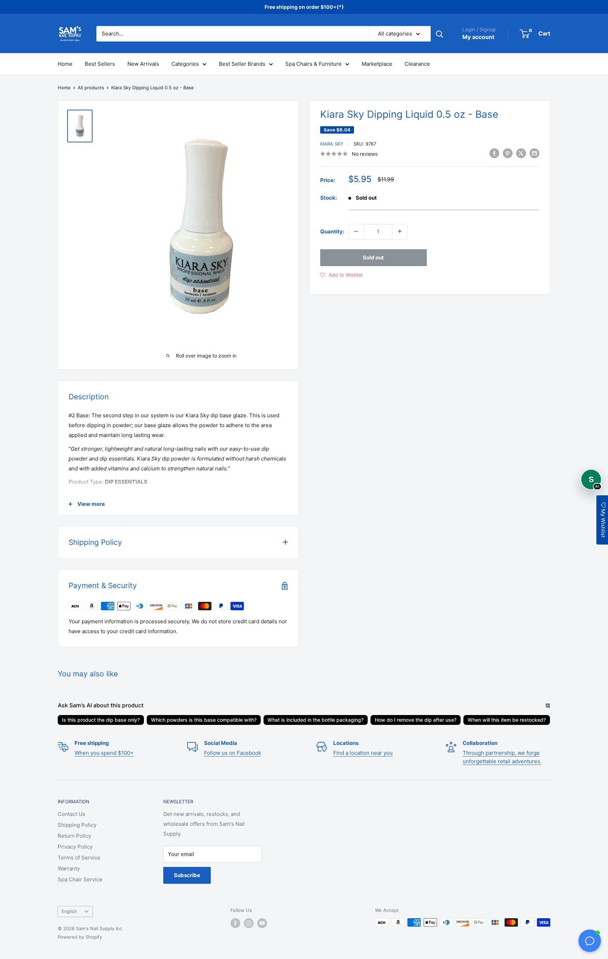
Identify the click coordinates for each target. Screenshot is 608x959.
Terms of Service (79, 857)
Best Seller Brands (242, 63)
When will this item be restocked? (507, 720)
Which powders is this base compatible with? (203, 720)
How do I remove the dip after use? (415, 720)
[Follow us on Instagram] (249, 923)
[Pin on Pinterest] (508, 153)
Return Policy (74, 835)
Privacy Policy (75, 846)
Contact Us (71, 814)
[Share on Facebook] (494, 153)
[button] (341, 274)
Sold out (373, 257)
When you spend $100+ (104, 752)
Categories (185, 63)
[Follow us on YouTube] (262, 923)
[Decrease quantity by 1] (356, 231)
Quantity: (332, 231)
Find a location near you (363, 752)
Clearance (417, 63)
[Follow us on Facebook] (235, 923)
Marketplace (377, 63)
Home (65, 63)
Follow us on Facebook (232, 752)
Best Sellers (100, 63)
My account (478, 36)
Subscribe (187, 875)
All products (91, 87)
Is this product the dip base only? (101, 720)
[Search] (439, 33)
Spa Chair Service (80, 879)
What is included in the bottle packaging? (315, 720)
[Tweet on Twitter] (521, 153)
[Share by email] (534, 153)
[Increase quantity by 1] (399, 231)
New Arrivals (143, 63)
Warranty (69, 868)
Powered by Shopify (80, 937)
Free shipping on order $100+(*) (304, 7)
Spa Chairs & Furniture (313, 63)
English (69, 911)
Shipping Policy (77, 825)
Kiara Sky (331, 144)
